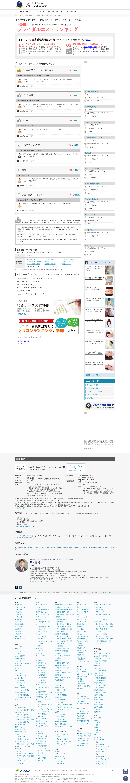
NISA (16, 649)
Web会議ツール (82, 676)
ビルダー (19, 751)
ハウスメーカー (22, 761)
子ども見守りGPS (42, 726)
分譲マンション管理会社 (23, 717)
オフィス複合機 (41, 718)
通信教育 (58, 670)
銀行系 (19, 675)
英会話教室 (58, 692)
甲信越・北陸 (66, 626)
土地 (32, 710)
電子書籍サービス (42, 697)
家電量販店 (58, 751)
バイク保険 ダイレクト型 (102, 658)
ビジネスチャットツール (84, 674)
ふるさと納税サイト (42, 636)
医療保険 (18, 631)
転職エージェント (82, 622)
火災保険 (18, 622)
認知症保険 (97, 697)
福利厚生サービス (42, 721)
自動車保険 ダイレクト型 (102, 653)
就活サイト (80, 607)
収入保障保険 (100, 687)
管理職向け (81, 683)
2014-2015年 (60, 547)
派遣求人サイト (82, 638)
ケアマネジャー (69, 707)
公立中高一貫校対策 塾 (62, 656)
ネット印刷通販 (82, 671)
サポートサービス (49, 266)
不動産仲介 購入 (20, 712)
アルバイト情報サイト (84, 612)
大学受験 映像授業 (61, 619)
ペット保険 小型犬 (100, 670)
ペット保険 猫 (98, 673)
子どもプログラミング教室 (63, 726)
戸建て (27, 710)
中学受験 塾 (59, 646)
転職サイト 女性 (82, 617)
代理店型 (19, 609)
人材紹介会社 (81, 655)
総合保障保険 (98, 704)
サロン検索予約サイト (84, 703)
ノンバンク (25, 675)
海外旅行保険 (19, 624)
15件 (78, 170)
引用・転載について (75, 770)
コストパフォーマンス (92, 230)
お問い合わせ (65, 770)
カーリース (39, 658)
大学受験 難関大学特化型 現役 (65, 614)
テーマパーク (81, 745)
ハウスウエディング (83, 711)
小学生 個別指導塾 (61, 665)
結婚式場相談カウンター (84, 718)
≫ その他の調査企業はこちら (24, 538)
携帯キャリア (100, 612)
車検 (37, 685)
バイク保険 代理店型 (100, 661)
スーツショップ (60, 759)
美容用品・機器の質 (49, 264)
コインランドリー (42, 617)
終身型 (98, 678)
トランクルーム (41, 638)
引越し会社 (39, 648)
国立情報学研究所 (90, 47)
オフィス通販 (40, 716)
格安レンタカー (41, 656)
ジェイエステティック (32, 195)
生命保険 (18, 629)
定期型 (103, 678)
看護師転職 (80, 624)
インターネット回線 (100, 634)
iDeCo (96, 727)
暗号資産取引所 (20, 692)
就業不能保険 (98, 695)
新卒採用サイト (82, 647)
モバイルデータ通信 (100, 619)
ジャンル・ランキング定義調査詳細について (75, 468)
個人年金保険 (98, 707)
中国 (111, 626)
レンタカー (39, 653)
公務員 (59, 709)
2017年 (47, 547)
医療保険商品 (98, 675)
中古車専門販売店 (43, 668)
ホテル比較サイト (42, 741)
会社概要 (34, 770)
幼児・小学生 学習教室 (62, 677)
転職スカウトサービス (84, 619)
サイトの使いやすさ (32, 259)
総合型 (40, 702)
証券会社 (19, 651)
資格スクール (59, 712)
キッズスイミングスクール (63, 741)
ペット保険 (18, 626)
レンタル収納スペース (45, 641)
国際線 (45, 746)
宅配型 (40, 646)
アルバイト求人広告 (83, 661)
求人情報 (85, 770)
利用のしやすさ (66, 264)
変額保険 (97, 709)
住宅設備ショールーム (22, 732)
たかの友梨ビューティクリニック (38, 70)
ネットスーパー (41, 629)
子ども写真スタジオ (42, 694)
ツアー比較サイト (42, 748)
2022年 (17, 547)
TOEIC (59, 704)
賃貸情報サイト (20, 727)
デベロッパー (21, 763)
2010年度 (98, 547)
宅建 (58, 702)
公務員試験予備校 (61, 721)
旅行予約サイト (41, 733)
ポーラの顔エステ (31, 95)
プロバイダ (97, 622)
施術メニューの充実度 (68, 261)
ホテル (38, 755)
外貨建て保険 (98, 700)
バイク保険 (18, 612)
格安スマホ (99, 609)
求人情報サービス (82, 641)
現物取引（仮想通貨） (24, 695)
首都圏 (19, 719)
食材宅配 (39, 619)
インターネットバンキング (23, 663)
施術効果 (46, 261)
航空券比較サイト (42, 738)
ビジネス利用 (42, 758)
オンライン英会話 (61, 695)
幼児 (58, 690)
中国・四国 (30, 756)
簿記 (62, 702)
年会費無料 (20, 680)
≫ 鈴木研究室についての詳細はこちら (42, 581)
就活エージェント (82, 605)
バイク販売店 (40, 675)
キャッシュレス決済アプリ (23, 690)
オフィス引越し (41, 714)
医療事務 (63, 700)
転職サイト (80, 614)
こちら (88, 40)
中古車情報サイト (42, 663)
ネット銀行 (18, 661)
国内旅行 (40, 736)
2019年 (35, 547)
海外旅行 (47, 736)
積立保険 (97, 712)
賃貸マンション (20, 729)
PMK (24, 170)
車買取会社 (39, 660)
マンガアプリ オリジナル (44, 709)
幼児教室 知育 (59, 680)
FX (16, 670)
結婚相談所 (80, 716)
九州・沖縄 (60, 631)
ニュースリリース (43, 770)
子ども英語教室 (60, 687)
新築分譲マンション (21, 741)
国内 (39, 753)
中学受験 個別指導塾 (61, 651)
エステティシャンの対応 (69, 259)
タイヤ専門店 (59, 763)
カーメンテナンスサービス (44, 687)
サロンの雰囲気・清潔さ (33, 264)
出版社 (40, 706)
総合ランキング (31, 255)
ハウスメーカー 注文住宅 (22, 746)
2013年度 (76, 547)
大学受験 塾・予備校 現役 (63, 605)
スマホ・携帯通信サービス (102, 605)
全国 (88, 741)
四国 (97, 629)
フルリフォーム (22, 736)
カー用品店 (58, 761)
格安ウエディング (82, 713)
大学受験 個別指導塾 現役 (63, 609)
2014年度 (69, 547)
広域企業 (98, 631)
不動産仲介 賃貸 (20, 724)
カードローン (19, 673)
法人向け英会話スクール (63, 724)
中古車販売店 (40, 665)
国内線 (40, 746)
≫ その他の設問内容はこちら (24, 526)
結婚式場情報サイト (83, 721)
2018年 (41, 547)
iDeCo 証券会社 (20, 658)
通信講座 (58, 697)
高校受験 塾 (59, 622)
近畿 (28, 719)
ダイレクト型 (21, 607)
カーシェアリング (42, 651)
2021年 (23, 547)
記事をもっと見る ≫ (93, 375)
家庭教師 (58, 675)
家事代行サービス (42, 612)
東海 (23, 719)
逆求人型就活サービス (84, 609)
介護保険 (97, 702)
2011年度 (91, 547)
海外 (43, 753)
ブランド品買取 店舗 (42, 711)
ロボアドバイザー (21, 700)
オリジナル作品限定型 (45, 704)
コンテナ (40, 643)
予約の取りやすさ (49, 259)
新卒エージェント (82, 651)
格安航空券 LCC (41, 743)
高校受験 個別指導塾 (61, 634)
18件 (78, 120)
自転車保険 (18, 619)
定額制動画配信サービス (44, 692)
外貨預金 (18, 666)
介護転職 (79, 626)
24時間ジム (59, 736)
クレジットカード (21, 678)
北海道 (59, 624)
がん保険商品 (98, 690)
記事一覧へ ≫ (109, 262)
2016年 (53, 547)
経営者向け (81, 681)
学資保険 (18, 636)
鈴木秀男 (94, 51)
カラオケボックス (82, 743)
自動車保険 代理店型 (100, 656)
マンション (20, 710)
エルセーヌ (28, 120)
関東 (89, 733)
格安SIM (98, 607)
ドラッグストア (60, 754)
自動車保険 (18, 605)
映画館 (79, 731)
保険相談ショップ (21, 638)
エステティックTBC (31, 145)
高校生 (59, 672)
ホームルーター (99, 617)
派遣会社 (79, 634)
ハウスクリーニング (42, 614)
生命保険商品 (98, 683)
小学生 (70, 672)
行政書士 (59, 707)
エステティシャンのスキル (34, 261)
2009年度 (105, 547)
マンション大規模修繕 (22, 722)
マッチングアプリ (82, 723)
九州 (32, 719)
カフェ (38, 689)
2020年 (29, 547)
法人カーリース (82, 669)
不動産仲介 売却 (20, 707)
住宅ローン (18, 668)
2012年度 (84, 547)
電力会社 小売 (40, 723)
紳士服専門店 (59, 756)
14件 (78, 195)
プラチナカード (102, 752)
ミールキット (40, 624)
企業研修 (79, 679)
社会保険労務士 (67, 704)
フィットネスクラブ (61, 734)
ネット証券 (18, 646)
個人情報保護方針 (55, 770)
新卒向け (81, 688)
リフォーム (18, 734)
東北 (19, 753)
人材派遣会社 (81, 658)
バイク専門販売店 (43, 677)
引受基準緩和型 (101, 680)
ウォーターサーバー (42, 605)
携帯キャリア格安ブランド (104, 614)
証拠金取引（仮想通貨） (24, 697)
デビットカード (20, 687)
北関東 (25, 753)
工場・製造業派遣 (82, 636)
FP (57, 700)
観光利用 (40, 760)
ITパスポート (66, 709)
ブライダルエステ (82, 696)
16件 (78, 70)
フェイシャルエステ (23, 341)
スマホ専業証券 (20, 656)
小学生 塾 (58, 660)
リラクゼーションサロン (63, 739)
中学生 (64, 672)
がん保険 (18, 634)
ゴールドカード (22, 685)
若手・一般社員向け (84, 686)
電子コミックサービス (43, 699)
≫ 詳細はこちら (20, 508)
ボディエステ (21, 343)
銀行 (18, 653)
